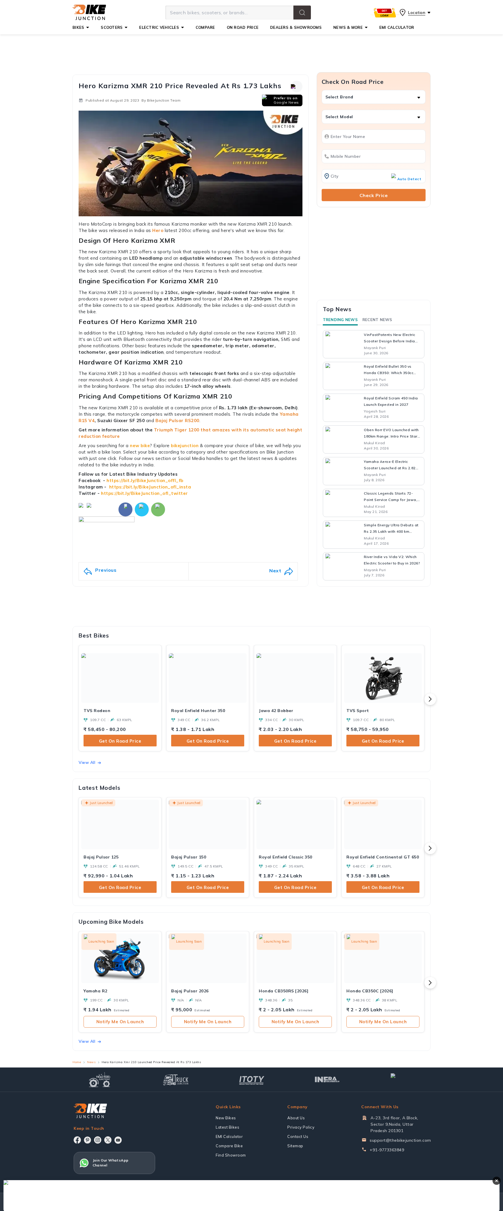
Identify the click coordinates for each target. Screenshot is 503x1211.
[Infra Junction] (327, 1079)
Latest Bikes (227, 1127)
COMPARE (205, 27)
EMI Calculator (229, 1136)
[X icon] (107, 1140)
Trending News (340, 319)
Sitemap (295, 1145)
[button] (302, 13)
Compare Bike (229, 1145)
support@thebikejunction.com (400, 1140)
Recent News (377, 319)
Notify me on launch (120, 1021)
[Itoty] (251, 1079)
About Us (296, 1118)
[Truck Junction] (175, 1079)
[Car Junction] (403, 1079)
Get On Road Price (120, 741)
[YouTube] (118, 1140)
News (91, 1062)
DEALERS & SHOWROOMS (296, 27)
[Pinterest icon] (87, 1140)
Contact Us (297, 1136)
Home (76, 1062)
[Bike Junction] (89, 12)
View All (87, 762)
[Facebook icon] (77, 1140)
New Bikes (226, 1118)
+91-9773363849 (387, 1149)
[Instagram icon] (97, 1140)
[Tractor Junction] (99, 1080)
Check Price (373, 195)
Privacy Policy (300, 1127)
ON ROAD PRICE (242, 27)
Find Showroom (231, 1155)
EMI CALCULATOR (396, 27)
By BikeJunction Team (160, 100)
